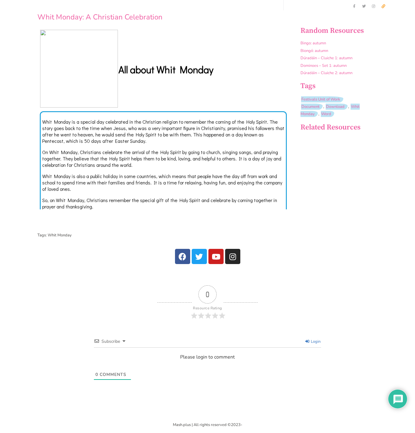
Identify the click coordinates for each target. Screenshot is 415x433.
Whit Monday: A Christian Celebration (100, 17)
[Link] (383, 6)
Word (326, 114)
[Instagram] (374, 6)
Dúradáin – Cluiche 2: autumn (326, 73)
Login (315, 341)
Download (335, 106)
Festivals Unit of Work (320, 99)
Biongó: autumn (314, 50)
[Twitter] (364, 6)
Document (310, 106)
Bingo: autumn (313, 43)
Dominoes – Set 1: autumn (323, 65)
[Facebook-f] (354, 6)
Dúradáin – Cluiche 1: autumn (326, 58)
